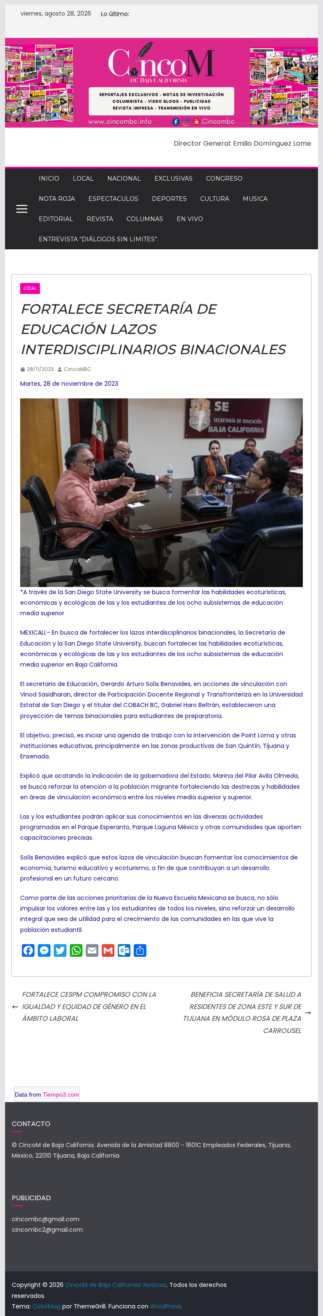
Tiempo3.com (61, 1094)
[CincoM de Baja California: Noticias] (161, 43)
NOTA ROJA (57, 199)
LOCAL (83, 178)
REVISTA (100, 219)
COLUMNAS (145, 219)
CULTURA (214, 199)
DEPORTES (169, 199)
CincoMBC (77, 369)
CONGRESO (224, 178)
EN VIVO (190, 219)
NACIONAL (124, 178)
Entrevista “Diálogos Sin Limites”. (99, 239)
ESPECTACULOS (113, 199)
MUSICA (255, 199)
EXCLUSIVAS (173, 178)
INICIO (49, 178)
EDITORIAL (56, 219)
